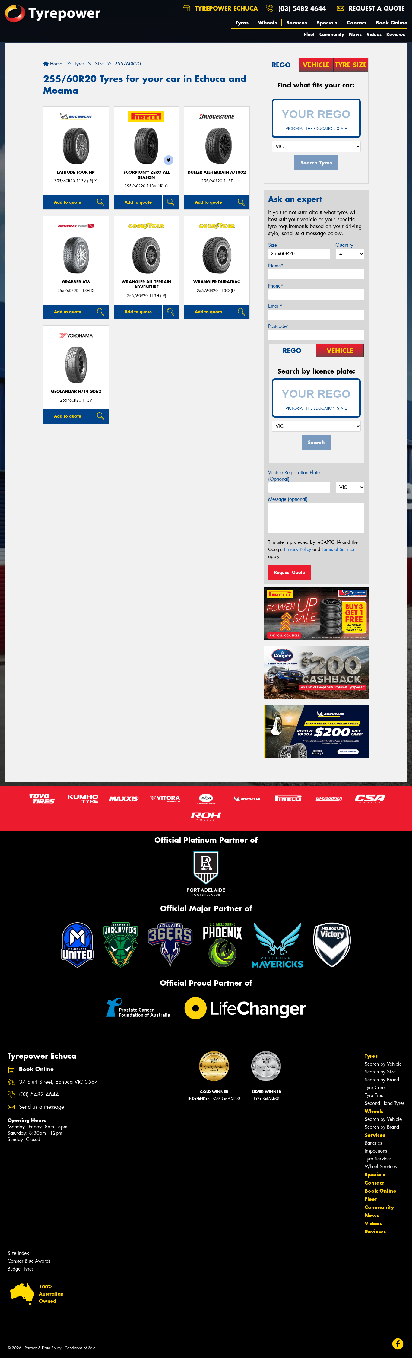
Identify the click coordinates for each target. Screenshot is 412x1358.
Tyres (242, 22)
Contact (356, 22)
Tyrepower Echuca (225, 8)
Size (272, 245)
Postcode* (278, 326)
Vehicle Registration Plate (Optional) (294, 475)
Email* (275, 306)
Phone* (275, 286)
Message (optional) (288, 499)
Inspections (376, 1151)
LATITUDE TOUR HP (76, 172)
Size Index (18, 1253)
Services (297, 22)
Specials (327, 22)
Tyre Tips (374, 1095)
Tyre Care (375, 1087)
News (355, 34)
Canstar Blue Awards (29, 1261)
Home (55, 64)
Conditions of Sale (80, 1347)
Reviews (395, 34)
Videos (374, 34)
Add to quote (67, 202)
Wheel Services (381, 1166)
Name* (276, 265)
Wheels (267, 22)
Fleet (309, 34)
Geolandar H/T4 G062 (76, 391)
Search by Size (380, 1072)
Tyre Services (378, 1159)
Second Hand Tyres (384, 1103)
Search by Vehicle (383, 1064)
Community (331, 34)
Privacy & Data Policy (43, 1347)
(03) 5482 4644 (302, 8)
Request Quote (289, 572)
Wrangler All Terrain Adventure (146, 284)
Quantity (344, 245)
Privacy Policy (297, 549)
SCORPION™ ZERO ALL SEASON (146, 175)
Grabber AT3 (76, 282)
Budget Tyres (20, 1269)
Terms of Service (338, 549)
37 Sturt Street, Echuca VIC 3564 (58, 1082)
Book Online (391, 22)
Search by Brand (382, 1080)
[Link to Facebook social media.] (398, 1344)
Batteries (373, 1143)
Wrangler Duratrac (216, 282)
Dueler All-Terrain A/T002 (217, 172)
